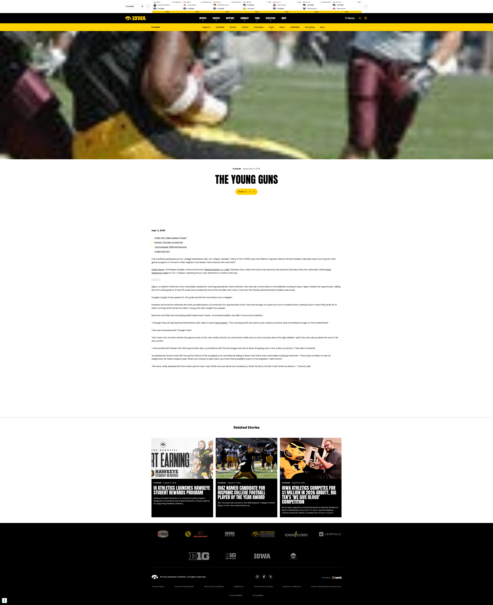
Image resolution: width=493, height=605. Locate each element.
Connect (245, 18)
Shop (284, 18)
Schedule (220, 27)
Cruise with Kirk (162, 251)
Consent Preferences (184, 586)
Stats (271, 27)
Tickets (216, 18)
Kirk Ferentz (221, 322)
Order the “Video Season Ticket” (170, 237)
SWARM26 (294, 27)
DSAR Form (239, 586)
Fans (257, 18)
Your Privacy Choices (263, 586)
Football (237, 168)
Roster (233, 27)
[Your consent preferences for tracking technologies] (4, 600)
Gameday (258, 27)
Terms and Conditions (214, 586)
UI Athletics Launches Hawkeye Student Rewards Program (182, 490)
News (282, 27)
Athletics (270, 18)
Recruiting (309, 27)
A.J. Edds (225, 269)
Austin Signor (157, 269)
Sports (202, 18)
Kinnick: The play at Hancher (168, 242)
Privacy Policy (158, 586)
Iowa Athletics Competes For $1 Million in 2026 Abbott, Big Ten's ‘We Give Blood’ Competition (309, 494)
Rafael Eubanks (212, 269)
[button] (148, 6)
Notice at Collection (292, 586)
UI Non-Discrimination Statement (326, 586)
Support (230, 18)
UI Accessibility (235, 595)
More (322, 27)
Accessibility (258, 595)
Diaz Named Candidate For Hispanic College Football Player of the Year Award (241, 492)
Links (167, 12)
